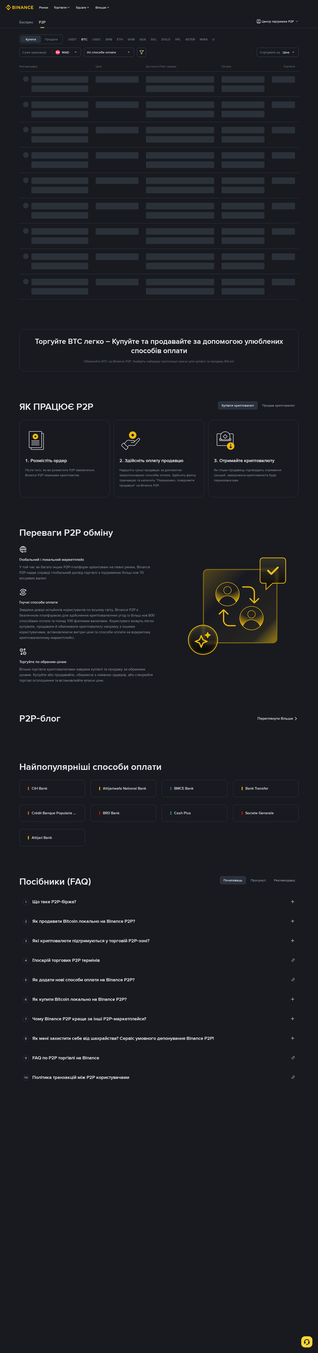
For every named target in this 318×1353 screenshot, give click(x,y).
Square (81, 7)
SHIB (131, 39)
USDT (72, 39)
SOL (154, 39)
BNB (109, 39)
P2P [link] (42, 22)
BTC (84, 39)
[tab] (26, 22)
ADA (142, 39)
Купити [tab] (31, 39)
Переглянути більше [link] (275, 718)
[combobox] (66, 52)
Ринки (43, 7)
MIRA (204, 39)
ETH (120, 39)
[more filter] (141, 52)
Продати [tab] (51, 39)
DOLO (165, 39)
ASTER (190, 39)
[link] (52, 788)
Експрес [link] (26, 22)
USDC (96, 39)
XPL (178, 39)
